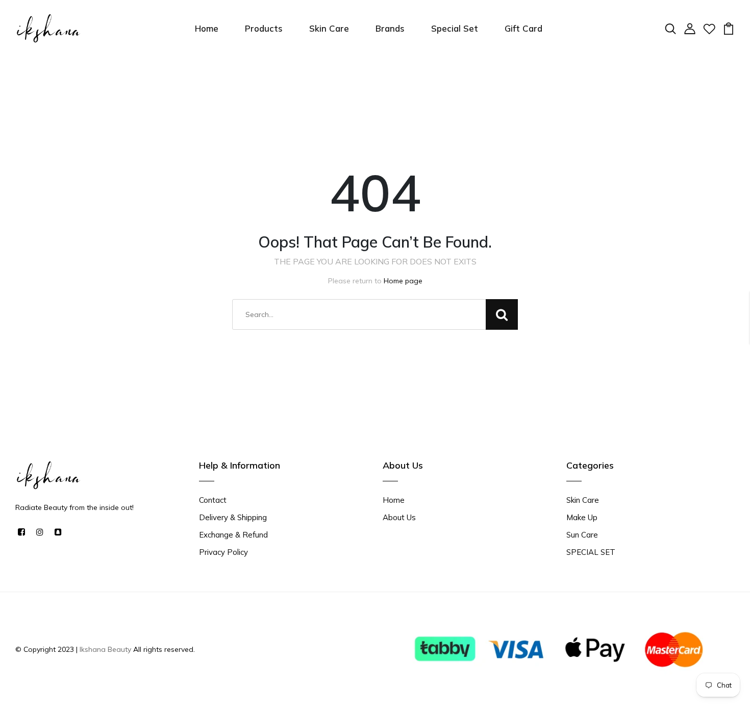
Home (206, 28)
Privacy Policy (223, 552)
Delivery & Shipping (233, 517)
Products (264, 28)
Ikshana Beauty (105, 649)
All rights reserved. (163, 649)
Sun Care (582, 535)
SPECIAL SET (590, 552)
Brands (390, 28)
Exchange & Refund (233, 535)
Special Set (454, 28)
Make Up (581, 517)
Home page (403, 280)
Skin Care (329, 28)
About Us (399, 517)
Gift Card (523, 28)
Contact (213, 500)
